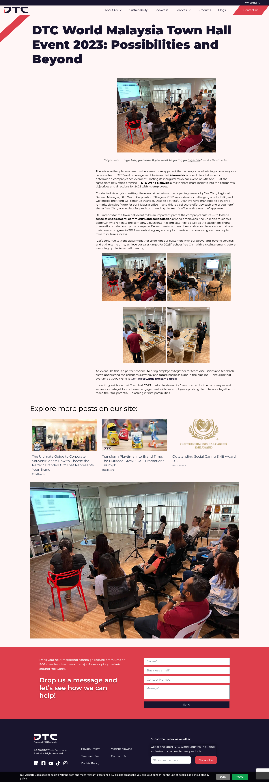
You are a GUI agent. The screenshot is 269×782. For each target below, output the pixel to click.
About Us (111, 10)
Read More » (39, 474)
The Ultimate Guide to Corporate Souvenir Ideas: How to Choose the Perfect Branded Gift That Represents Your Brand (63, 463)
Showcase (161, 10)
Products (205, 10)
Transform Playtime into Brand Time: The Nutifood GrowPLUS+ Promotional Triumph (133, 461)
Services (181, 10)
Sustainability (138, 10)
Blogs (222, 10)
